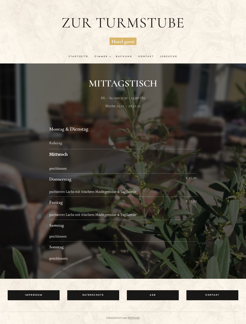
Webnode (134, 318)
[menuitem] (80, 57)
